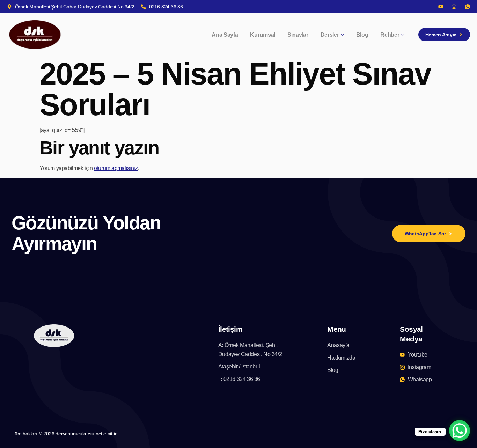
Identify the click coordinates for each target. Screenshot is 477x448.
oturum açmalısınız (116, 168)
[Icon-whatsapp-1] (467, 6)
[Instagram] (454, 6)
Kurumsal (262, 35)
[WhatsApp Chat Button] (459, 430)
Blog (362, 35)
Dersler (330, 35)
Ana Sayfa (225, 35)
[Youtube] (440, 6)
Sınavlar (297, 35)
